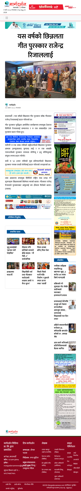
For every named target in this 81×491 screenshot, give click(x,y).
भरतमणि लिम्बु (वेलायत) (58, 471)
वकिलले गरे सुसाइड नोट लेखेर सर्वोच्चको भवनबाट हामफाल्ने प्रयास (61, 289)
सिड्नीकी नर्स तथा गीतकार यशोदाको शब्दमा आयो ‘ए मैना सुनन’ (28, 277)
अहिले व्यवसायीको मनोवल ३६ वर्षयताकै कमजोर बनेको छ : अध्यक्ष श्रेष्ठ (61, 330)
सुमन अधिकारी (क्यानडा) (58, 477)
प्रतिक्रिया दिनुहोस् (14, 217)
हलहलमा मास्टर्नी (10, 273)
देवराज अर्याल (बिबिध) (46, 457)
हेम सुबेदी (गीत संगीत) (46, 464)
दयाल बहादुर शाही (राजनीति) (46, 451)
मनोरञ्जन (69, 465)
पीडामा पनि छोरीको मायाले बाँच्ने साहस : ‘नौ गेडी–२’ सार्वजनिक (28, 253)
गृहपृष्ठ (69, 453)
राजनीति (69, 457)
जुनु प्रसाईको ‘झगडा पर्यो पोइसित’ (12, 250)
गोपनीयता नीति (28, 484)
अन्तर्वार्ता (76, 459)
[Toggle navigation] (7, 18)
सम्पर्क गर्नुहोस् (10, 488)
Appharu (69, 487)
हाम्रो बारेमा (17, 484)
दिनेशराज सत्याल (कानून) (59, 457)
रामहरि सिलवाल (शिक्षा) (59, 451)
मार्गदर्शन (12, 105)
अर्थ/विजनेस (75, 454)
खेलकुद (69, 469)
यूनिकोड (20, 488)
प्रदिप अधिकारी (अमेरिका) (59, 464)
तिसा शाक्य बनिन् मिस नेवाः (43, 249)
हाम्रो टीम (8, 484)
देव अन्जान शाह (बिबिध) (46, 471)
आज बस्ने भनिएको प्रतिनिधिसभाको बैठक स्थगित (61, 345)
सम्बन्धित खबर (15, 231)
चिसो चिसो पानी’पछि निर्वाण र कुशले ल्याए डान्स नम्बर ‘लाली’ (43, 277)
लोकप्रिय (60, 260)
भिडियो (75, 463)
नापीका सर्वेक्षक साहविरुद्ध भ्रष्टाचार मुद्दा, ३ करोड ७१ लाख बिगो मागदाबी (60, 271)
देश (68, 461)
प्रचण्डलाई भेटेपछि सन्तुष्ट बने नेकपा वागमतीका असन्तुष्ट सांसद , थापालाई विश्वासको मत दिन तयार (61, 310)
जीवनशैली (76, 468)
